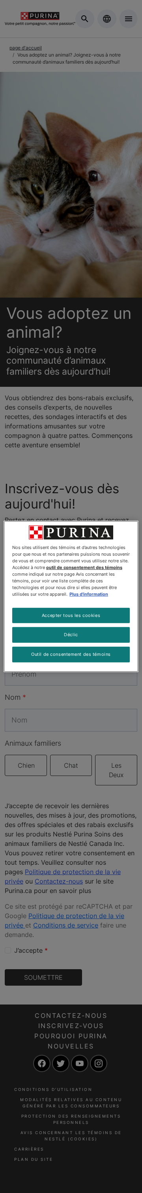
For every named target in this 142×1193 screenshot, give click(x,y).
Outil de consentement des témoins (71, 654)
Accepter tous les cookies (71, 615)
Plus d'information (88, 594)
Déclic (71, 634)
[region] (71, 596)
